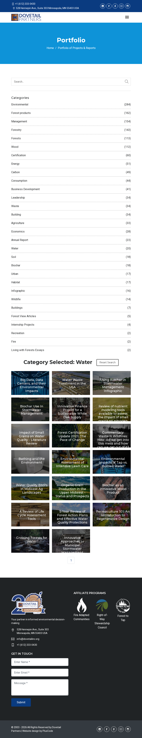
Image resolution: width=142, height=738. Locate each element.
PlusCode (48, 731)
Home (50, 48)
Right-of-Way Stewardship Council (102, 621)
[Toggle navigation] (127, 17)
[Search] (127, 82)
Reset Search (107, 362)
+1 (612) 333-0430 (27, 644)
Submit (21, 702)
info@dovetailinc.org (28, 639)
